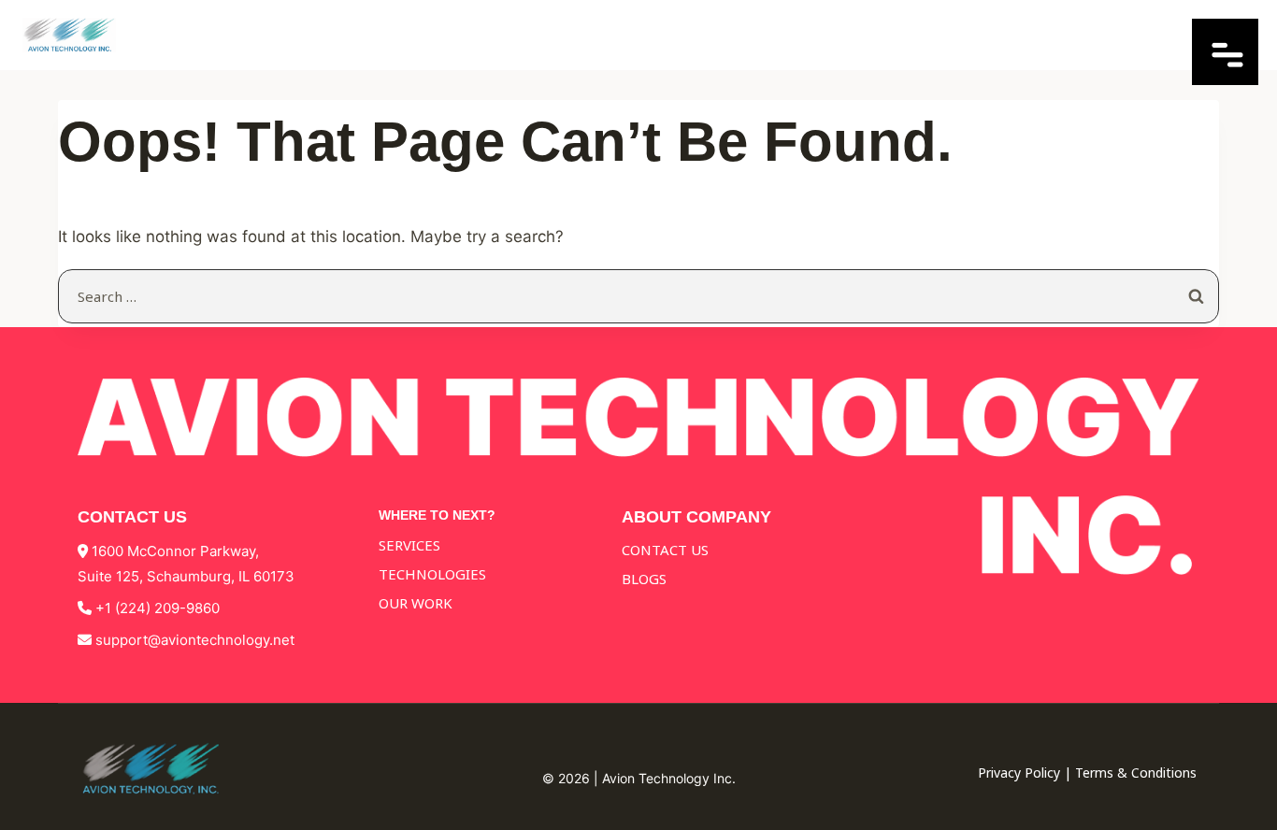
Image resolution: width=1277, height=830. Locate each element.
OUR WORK (415, 603)
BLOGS (644, 578)
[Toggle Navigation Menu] (1225, 79)
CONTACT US (665, 549)
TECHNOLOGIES (432, 574)
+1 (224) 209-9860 (157, 608)
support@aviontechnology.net (194, 640)
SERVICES (409, 545)
